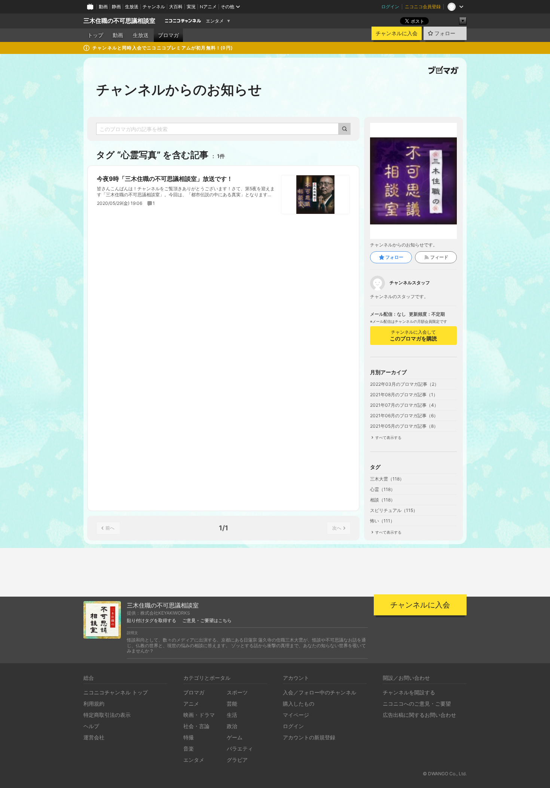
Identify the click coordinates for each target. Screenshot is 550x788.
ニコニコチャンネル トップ (115, 692)
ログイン (390, 6)
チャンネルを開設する (409, 692)
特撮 (188, 737)
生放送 (131, 6)
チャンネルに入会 (397, 33)
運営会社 (93, 737)
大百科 (176, 6)
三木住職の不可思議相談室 (119, 21)
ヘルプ (91, 726)
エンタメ (215, 21)
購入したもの (298, 703)
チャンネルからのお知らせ (179, 89)
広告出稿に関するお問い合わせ (419, 715)
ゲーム (234, 737)
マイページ (296, 715)
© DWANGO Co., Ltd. (445, 773)
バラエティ (240, 748)
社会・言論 (196, 726)
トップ (95, 35)
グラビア (237, 760)
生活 (232, 715)
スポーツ (237, 692)
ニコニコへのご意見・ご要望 (417, 703)
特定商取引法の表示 (107, 715)
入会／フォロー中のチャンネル (319, 692)
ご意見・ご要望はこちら (207, 620)
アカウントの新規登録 (309, 737)
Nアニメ (208, 6)
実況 (191, 6)
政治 (232, 726)
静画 (116, 6)
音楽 (188, 748)
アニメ (191, 703)
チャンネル (154, 6)
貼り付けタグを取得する (151, 620)
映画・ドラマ (199, 715)
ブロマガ (168, 35)
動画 (103, 6)
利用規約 (93, 703)
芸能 (232, 703)
